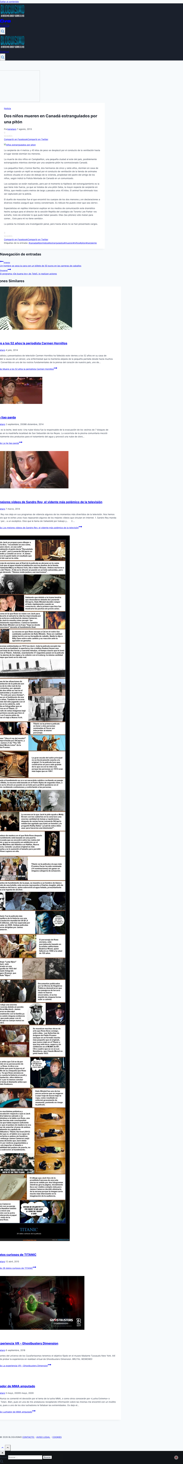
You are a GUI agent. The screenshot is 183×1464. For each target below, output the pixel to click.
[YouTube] (9, 22)
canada (33, 243)
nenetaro (11, 129)
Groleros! (4, 26)
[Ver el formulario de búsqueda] (2, 30)
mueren (68, 243)
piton (83, 243)
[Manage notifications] (176, 1458)
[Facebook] (2, 22)
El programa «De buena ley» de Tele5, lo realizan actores (28, 272)
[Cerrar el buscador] (2, 1453)
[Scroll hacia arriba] (2, 1448)
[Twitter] (5, 22)
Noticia (7, 108)
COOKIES (57, 1437)
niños (76, 243)
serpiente (91, 243)
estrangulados (56, 243)
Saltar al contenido (9, 1)
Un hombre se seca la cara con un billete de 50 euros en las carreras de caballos (40, 264)
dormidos (42, 243)
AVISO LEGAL (43, 1437)
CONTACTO (28, 1437)
